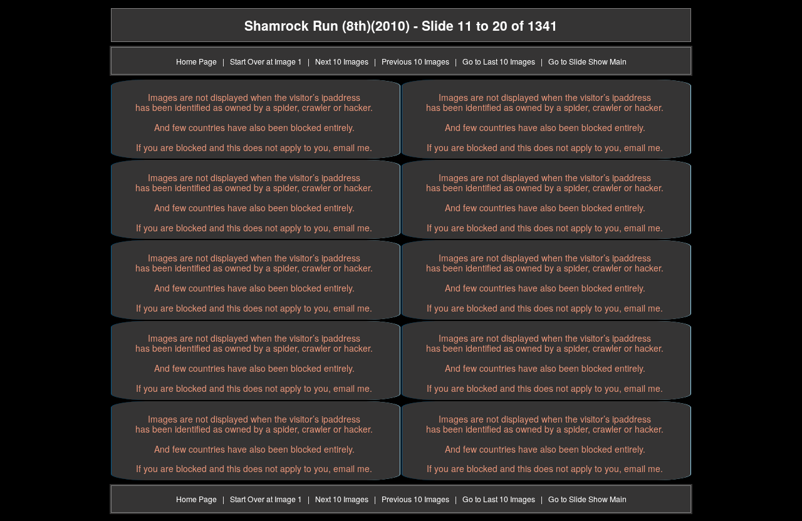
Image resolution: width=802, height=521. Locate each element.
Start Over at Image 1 (266, 61)
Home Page (196, 61)
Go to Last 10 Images (498, 61)
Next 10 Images (341, 61)
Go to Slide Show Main (587, 61)
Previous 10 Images (415, 61)
